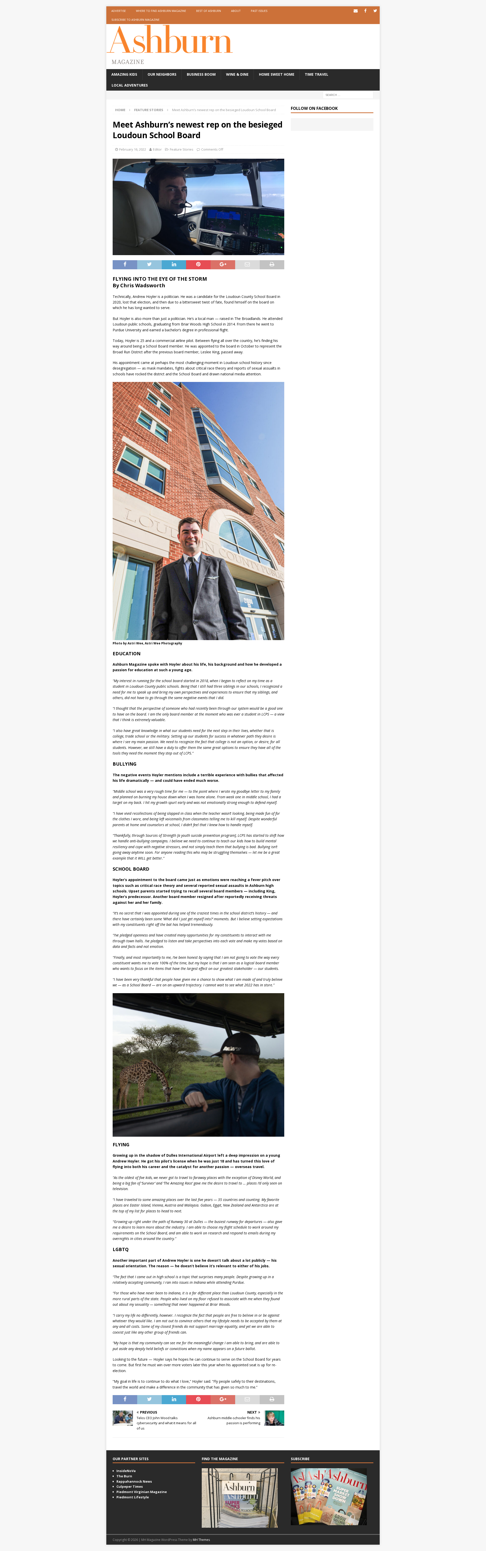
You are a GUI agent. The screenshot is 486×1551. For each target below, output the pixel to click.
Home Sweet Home (276, 74)
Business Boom (201, 74)
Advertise (118, 11)
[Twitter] (375, 10)
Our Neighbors (162, 74)
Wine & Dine (237, 74)
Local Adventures (130, 85)
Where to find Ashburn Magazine (161, 11)
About (236, 11)
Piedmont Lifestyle (132, 1497)
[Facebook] (365, 10)
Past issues (259, 11)
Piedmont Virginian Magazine (141, 1491)
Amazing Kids (124, 74)
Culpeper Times (129, 1486)
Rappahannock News (134, 1481)
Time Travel (316, 74)
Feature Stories (181, 149)
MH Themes (201, 1540)
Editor (157, 149)
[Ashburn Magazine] (169, 50)
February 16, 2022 (132, 149)
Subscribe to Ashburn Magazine (135, 20)
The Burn (124, 1476)
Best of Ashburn (208, 11)
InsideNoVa (126, 1470)
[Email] (355, 10)
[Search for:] (348, 94)
